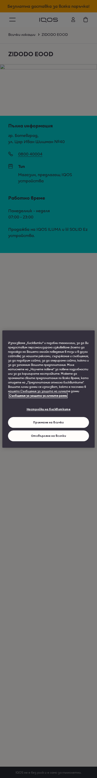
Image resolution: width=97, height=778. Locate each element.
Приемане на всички (48, 422)
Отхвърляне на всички (48, 435)
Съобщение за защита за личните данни (38, 395)
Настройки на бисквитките (49, 409)
